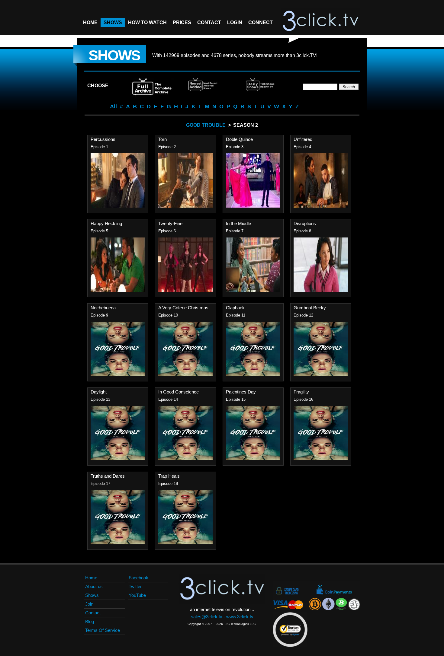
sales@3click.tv (206, 616)
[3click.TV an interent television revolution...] (320, 21)
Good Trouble (206, 125)
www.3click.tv (239, 616)
